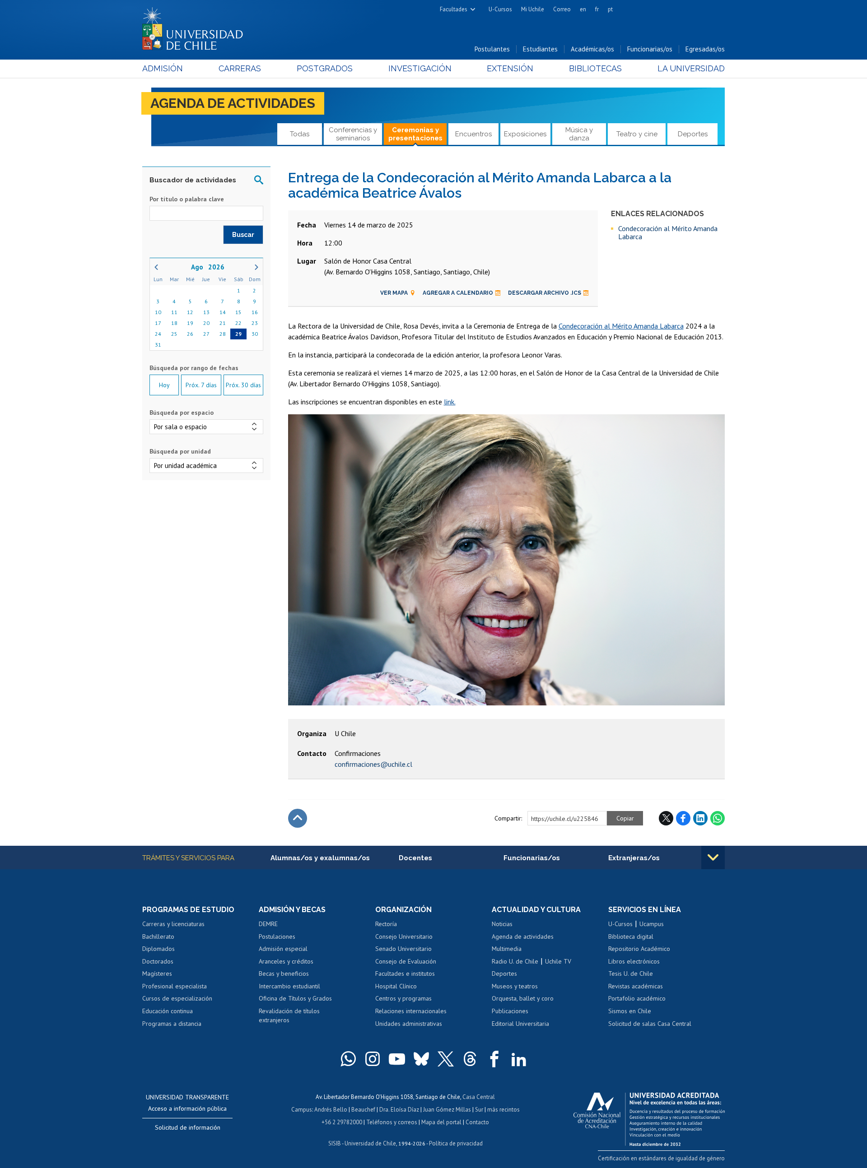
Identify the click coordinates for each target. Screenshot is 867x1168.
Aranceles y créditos (286, 961)
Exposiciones (525, 134)
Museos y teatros (515, 986)
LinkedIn (700, 818)
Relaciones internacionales (411, 1011)
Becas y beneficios (284, 973)
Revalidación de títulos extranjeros (289, 1015)
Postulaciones (277, 936)
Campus (301, 1109)
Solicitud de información (187, 1127)
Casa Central (478, 1097)
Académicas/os (592, 49)
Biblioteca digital (630, 936)
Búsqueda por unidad (180, 451)
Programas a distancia (171, 1024)
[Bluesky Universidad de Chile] (421, 1058)
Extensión (510, 68)
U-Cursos (500, 9)
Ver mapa (394, 293)
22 (238, 323)
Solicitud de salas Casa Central (649, 1024)
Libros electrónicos (634, 961)
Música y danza (579, 134)
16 (255, 312)
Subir (297, 818)
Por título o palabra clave (186, 199)
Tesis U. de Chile (630, 973)
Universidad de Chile (370, 1143)
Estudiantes (540, 49)
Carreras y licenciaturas (173, 924)
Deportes (693, 134)
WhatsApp (717, 818)
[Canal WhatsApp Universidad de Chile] (348, 1058)
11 (174, 312)
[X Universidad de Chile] (445, 1058)
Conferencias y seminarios (353, 134)
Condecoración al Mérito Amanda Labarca (668, 232)
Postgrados (325, 68)
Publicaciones (510, 1011)
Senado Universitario (403, 949)
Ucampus (651, 924)
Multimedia (507, 949)
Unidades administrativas (408, 1024)
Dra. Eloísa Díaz (399, 1109)
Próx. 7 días (201, 385)
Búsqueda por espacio (181, 412)
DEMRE (268, 924)
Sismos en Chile (629, 1011)
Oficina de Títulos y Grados (295, 998)
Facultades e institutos (405, 973)
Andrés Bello (330, 1109)
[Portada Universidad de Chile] (196, 26)
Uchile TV (558, 961)
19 (190, 323)
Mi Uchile (532, 9)
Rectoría (386, 924)
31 (158, 344)
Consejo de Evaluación (405, 961)
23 (255, 323)
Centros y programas (403, 998)
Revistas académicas (635, 986)
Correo (562, 9)
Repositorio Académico (639, 949)
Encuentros (473, 134)
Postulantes (492, 49)
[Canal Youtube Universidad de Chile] (397, 1058)
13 (206, 312)
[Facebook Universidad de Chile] (494, 1058)
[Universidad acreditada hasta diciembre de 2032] (649, 1117)
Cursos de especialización (177, 998)
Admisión (162, 68)
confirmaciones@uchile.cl (373, 764)
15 (238, 312)
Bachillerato (158, 936)
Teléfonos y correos (391, 1122)
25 (174, 333)
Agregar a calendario (458, 293)
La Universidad (691, 68)
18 (174, 323)
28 (222, 333)
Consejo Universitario (404, 936)
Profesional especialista (174, 986)
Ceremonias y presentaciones (415, 134)
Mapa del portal (441, 1122)
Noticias (502, 924)
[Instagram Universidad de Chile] (372, 1058)
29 (238, 333)
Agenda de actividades (232, 103)
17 (158, 323)
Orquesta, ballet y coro (523, 998)
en (583, 9)
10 (158, 312)
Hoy (164, 385)
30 (255, 333)
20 (206, 323)
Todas (299, 134)
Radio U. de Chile (515, 961)
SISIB (334, 1143)
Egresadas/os (705, 49)
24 (158, 333)
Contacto (477, 1122)
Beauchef (363, 1109)
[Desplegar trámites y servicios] (713, 857)
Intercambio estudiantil (289, 986)
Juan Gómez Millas (447, 1109)
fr (597, 9)
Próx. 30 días (243, 385)
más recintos (503, 1109)
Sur (479, 1109)
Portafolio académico (637, 998)
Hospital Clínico (396, 986)
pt (610, 9)
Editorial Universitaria (520, 1024)
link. (450, 401)
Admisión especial (283, 949)
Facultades (453, 9)
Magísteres (157, 973)
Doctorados (157, 961)
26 (190, 333)
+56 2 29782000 (342, 1122)
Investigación (420, 68)
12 (190, 312)
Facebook (683, 818)
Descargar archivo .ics (544, 293)
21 (222, 323)
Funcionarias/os (649, 49)
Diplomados (158, 949)
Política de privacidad (456, 1143)
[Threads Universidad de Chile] (470, 1058)
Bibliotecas (595, 68)
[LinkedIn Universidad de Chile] (519, 1058)
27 (206, 333)
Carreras (240, 68)
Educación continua (167, 1011)
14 (222, 312)
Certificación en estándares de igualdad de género (661, 1158)
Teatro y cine (636, 134)
